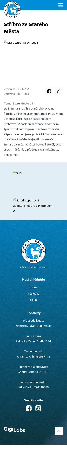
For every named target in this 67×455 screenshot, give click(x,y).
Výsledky (33, 293)
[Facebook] (49, 91)
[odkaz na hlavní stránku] (33, 251)
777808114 (43, 341)
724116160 (41, 387)
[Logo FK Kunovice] (12, 9)
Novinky (33, 287)
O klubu (33, 300)
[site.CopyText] (59, 91)
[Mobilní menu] (60, 5)
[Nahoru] (59, 431)
